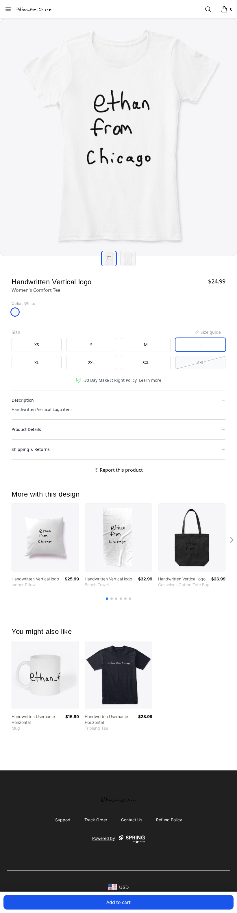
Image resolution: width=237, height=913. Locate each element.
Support (63, 819)
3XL (145, 362)
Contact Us (131, 819)
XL (36, 362)
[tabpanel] (118, 137)
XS (36, 344)
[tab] (109, 258)
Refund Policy (169, 819)
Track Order (95, 819)
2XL (91, 362)
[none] (207, 332)
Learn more (150, 380)
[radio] (37, 344)
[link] (45, 537)
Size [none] (16, 332)
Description (23, 400)
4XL (200, 362)
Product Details (26, 429)
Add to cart (118, 902)
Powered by (103, 838)
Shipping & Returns (31, 449)
